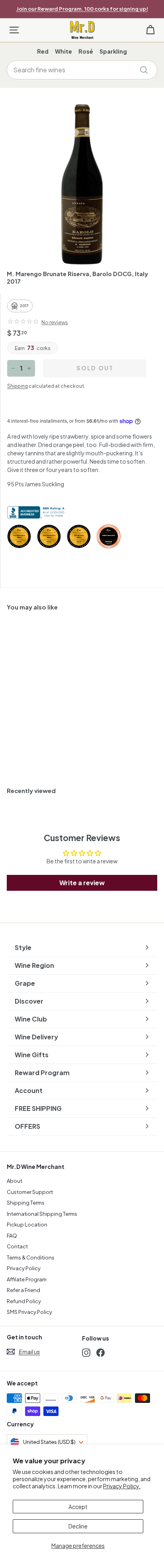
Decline (78, 1526)
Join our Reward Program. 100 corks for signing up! (82, 9)
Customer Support (30, 1192)
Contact (17, 1246)
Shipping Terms (26, 1202)
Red (43, 51)
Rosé (85, 51)
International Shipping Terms (42, 1214)
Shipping (17, 386)
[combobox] (82, 69)
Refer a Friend (23, 1290)
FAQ (12, 1235)
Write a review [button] (82, 882)
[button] (23, 321)
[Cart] (150, 30)
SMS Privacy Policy (29, 1312)
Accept (78, 1506)
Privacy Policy (24, 1268)
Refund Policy (24, 1301)
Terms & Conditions (31, 1257)
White (63, 51)
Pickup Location (27, 1224)
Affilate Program (27, 1279)
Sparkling (113, 51)
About (14, 1181)
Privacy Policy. (122, 1486)
